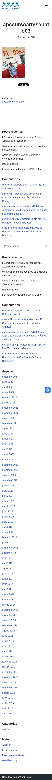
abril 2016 (7, 651)
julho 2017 (7, 573)
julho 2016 (7, 636)
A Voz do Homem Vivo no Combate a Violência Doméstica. (22, 231)
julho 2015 (7, 698)
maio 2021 (7, 444)
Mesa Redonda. (10, 164)
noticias (6, 729)
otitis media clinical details (15, 228)
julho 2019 (7, 511)
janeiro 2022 (8, 402)
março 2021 (8, 454)
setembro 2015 (9, 687)
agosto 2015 (8, 693)
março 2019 (8, 532)
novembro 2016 (10, 615)
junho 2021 (8, 439)
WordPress (25, 777)
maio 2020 (7, 491)
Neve (5, 777)
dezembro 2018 (10, 547)
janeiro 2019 (8, 542)
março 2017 (8, 594)
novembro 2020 (10, 470)
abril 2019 (7, 527)
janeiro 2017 (8, 605)
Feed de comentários (13, 755)
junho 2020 (8, 485)
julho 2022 (7, 382)
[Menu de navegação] (46, 6)
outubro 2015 (9, 682)
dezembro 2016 (10, 610)
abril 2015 (7, 713)
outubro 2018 (9, 553)
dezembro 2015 (10, 672)
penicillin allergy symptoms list (17, 219)
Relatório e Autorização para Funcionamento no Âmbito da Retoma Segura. (24, 210)
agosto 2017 (8, 568)
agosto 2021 (8, 428)
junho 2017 (8, 579)
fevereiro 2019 (9, 537)
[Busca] (46, 246)
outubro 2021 (9, 418)
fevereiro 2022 (9, 397)
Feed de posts (9, 750)
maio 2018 (7, 558)
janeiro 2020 (8, 501)
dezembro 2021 (10, 408)
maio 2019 (7, 522)
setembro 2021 (9, 423)
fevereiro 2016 (9, 661)
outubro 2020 (9, 475)
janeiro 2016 (8, 667)
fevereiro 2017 (9, 599)
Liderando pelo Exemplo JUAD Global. (22, 169)
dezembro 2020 (10, 465)
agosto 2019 (8, 506)
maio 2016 (7, 646)
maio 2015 (7, 708)
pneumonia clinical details (15, 206)
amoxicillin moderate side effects (19, 193)
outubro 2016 (9, 620)
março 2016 (8, 656)
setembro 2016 (9, 625)
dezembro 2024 (10, 377)
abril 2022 (7, 387)
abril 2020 (7, 496)
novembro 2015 (10, 677)
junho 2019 (8, 516)
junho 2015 (8, 703)
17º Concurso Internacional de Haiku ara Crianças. (22, 197)
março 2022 (8, 392)
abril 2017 (7, 589)
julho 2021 (7, 433)
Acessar (6, 745)
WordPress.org (9, 760)
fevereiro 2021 (9, 459)
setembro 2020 (9, 480)
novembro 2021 (10, 413)
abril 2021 (7, 449)
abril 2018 (7, 563)
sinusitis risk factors (12, 184)
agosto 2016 (8, 630)
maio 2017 (7, 584)
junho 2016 (8, 641)
